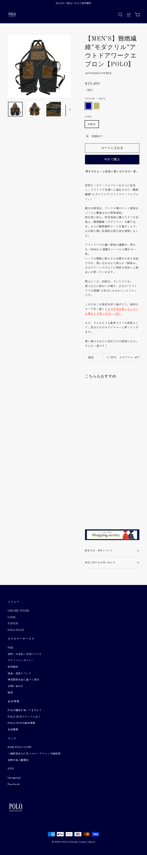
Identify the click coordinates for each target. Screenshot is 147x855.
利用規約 (13, 666)
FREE (92, 124)
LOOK (12, 617)
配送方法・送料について (99, 550)
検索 (10, 692)
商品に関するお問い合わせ (100, 562)
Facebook (14, 784)
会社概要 (13, 729)
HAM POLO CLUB (20, 747)
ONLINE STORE (18, 610)
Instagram (14, 777)
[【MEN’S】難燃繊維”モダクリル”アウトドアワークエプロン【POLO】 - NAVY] (87, 510)
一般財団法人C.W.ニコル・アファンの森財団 (34, 753)
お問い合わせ (15, 686)
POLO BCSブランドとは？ (24, 716)
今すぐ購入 (112, 159)
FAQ (10, 647)
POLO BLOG (16, 630)
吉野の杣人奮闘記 (18, 760)
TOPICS (13, 623)
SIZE (88, 117)
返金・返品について (19, 673)
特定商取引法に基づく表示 (23, 679)
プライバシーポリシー (21, 660)
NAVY (88, 106)
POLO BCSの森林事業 (21, 723)
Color (95, 98)
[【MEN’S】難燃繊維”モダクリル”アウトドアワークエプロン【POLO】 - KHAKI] (92, 510)
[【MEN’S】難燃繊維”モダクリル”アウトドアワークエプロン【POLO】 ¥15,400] (94, 445)
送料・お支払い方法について (25, 654)
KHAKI (96, 106)
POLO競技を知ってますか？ (25, 710)
